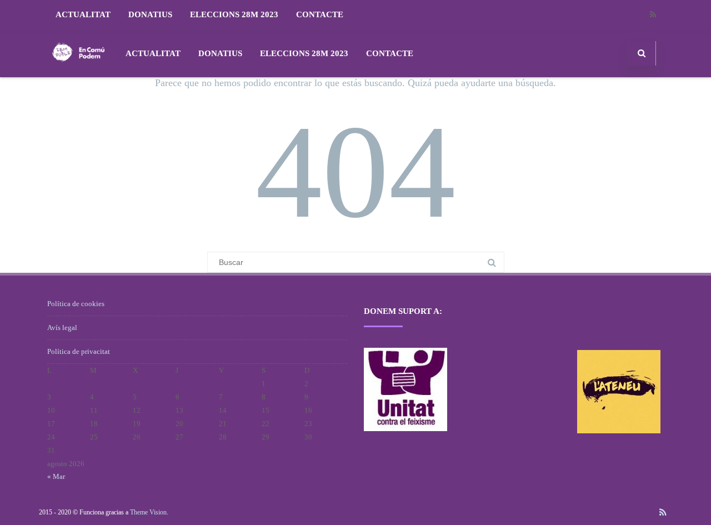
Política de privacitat (78, 351)
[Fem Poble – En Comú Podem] (78, 73)
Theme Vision (148, 512)
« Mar (56, 476)
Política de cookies (75, 303)
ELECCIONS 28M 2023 (234, 14)
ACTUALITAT (83, 14)
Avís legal (62, 327)
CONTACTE (319, 14)
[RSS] (653, 15)
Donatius (150, 14)
